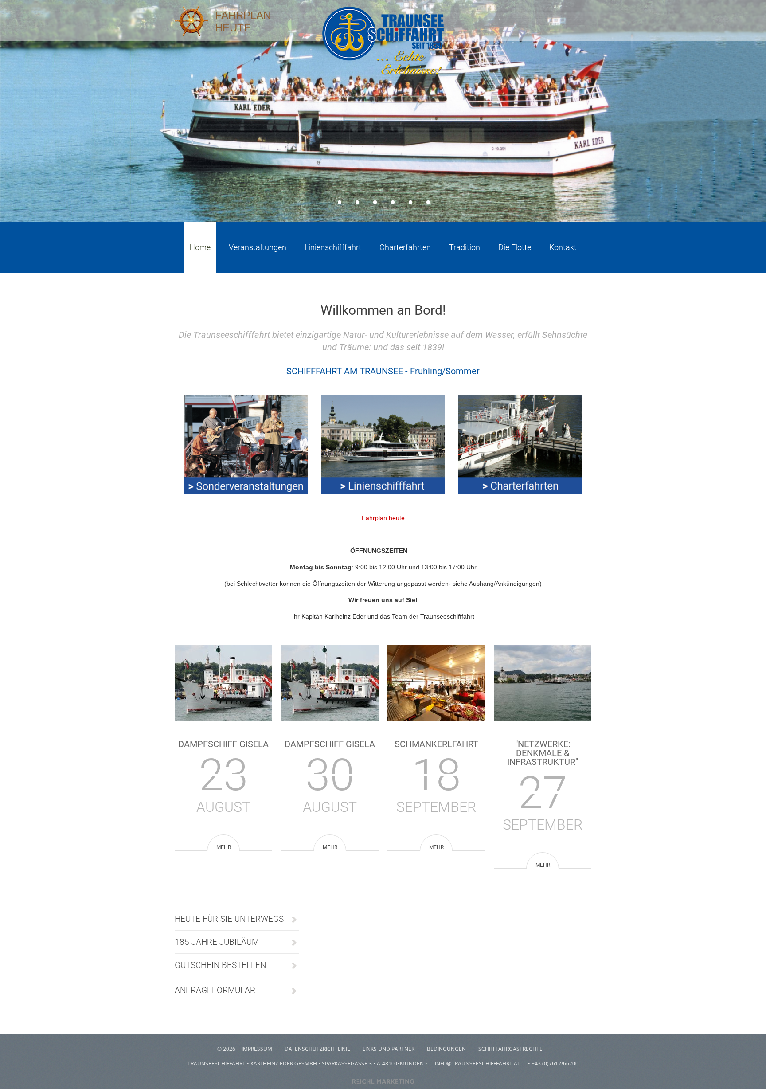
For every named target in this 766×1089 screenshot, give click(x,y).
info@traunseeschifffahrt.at (477, 1063)
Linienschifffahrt (333, 247)
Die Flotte (514, 247)
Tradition (464, 247)
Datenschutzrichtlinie (317, 1049)
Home (200, 247)
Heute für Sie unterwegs (229, 919)
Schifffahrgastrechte (510, 1049)
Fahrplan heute (383, 517)
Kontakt (563, 247)
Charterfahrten (405, 247)
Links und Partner (388, 1049)
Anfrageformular (215, 990)
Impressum (257, 1049)
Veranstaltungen (257, 247)
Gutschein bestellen (220, 965)
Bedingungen (446, 1049)
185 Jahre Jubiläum (217, 942)
